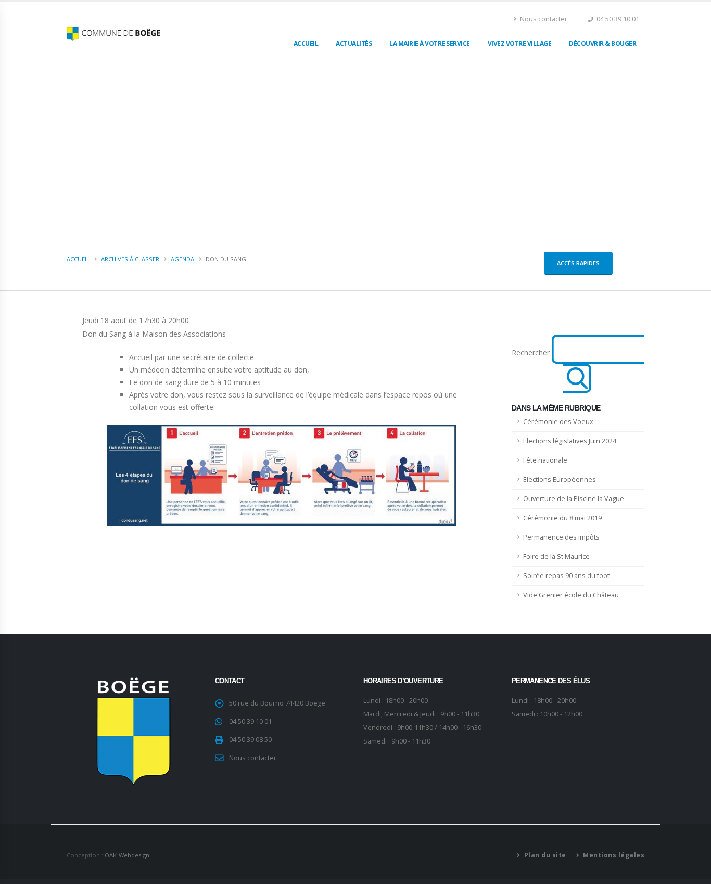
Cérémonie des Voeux (558, 421)
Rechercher (531, 352)
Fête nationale (545, 460)
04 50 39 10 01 (250, 721)
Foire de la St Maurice (556, 556)
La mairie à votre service (429, 43)
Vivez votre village (520, 43)
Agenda (182, 259)
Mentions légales (613, 855)
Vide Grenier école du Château (571, 595)
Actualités (354, 43)
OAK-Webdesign (127, 855)
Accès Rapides (578, 263)
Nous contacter (542, 19)
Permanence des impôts (561, 537)
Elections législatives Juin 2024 (569, 441)
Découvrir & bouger (602, 43)
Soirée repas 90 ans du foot (566, 575)
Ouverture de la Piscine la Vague (573, 498)
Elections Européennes (559, 479)
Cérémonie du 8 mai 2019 (562, 518)
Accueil (306, 43)
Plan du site (544, 855)
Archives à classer (130, 259)
